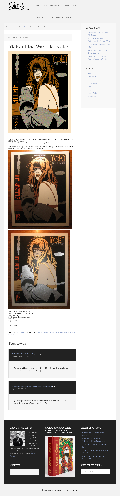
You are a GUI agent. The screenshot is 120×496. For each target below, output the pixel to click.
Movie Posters (92, 83)
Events (90, 80)
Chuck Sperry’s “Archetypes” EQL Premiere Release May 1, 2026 (99, 57)
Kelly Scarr (63, 332)
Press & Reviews (93, 93)
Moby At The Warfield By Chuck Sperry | (25, 353)
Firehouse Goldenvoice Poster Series (47, 332)
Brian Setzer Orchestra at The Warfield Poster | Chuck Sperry (32, 386)
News (89, 86)
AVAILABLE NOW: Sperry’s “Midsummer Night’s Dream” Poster (99, 39)
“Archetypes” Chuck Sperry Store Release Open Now (98, 51)
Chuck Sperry (19, 6)
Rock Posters (21, 332)
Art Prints (91, 73)
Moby (69, 332)
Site (89, 100)
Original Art (92, 90)
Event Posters (92, 76)
